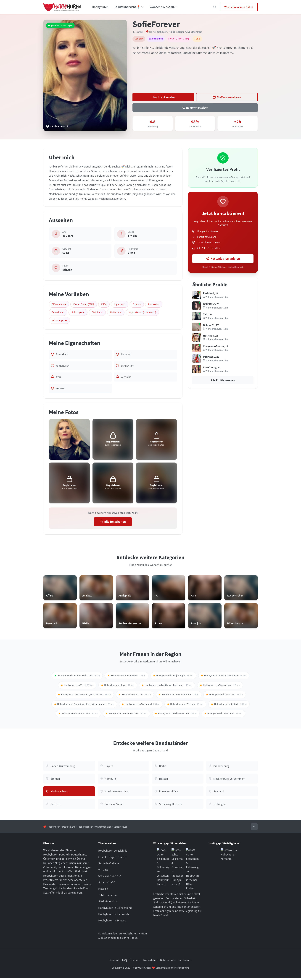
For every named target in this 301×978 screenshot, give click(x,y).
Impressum (184, 960)
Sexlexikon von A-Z (109, 876)
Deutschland (194, 32)
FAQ (124, 960)
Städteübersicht (107, 901)
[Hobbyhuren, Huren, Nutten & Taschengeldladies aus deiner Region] (62, 7)
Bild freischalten (115, 522)
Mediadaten (150, 960)
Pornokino (153, 304)
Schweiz (71, 858)
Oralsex (137, 304)
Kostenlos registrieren (225, 258)
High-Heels (119, 304)
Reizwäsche (58, 312)
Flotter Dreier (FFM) (83, 304)
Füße (104, 304)
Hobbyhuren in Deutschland (115, 908)
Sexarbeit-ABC (106, 882)
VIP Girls (103, 869)
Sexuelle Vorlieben (109, 863)
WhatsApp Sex (59, 320)
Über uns (135, 960)
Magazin (103, 888)
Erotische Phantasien (165, 894)
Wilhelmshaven (158, 32)
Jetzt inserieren (107, 895)
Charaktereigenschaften (112, 857)
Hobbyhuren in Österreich (113, 914)
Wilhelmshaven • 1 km (217, 296)
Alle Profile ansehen (223, 380)
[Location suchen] (214, 7)
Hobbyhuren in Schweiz (112, 920)
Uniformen (115, 312)
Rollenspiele (77, 312)
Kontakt (114, 960)
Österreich (49, 858)
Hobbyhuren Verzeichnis (112, 850)
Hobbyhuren (100, 7)
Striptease (97, 312)
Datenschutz (167, 960)
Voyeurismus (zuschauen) (142, 312)
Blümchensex (59, 304)
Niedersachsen (177, 32)
